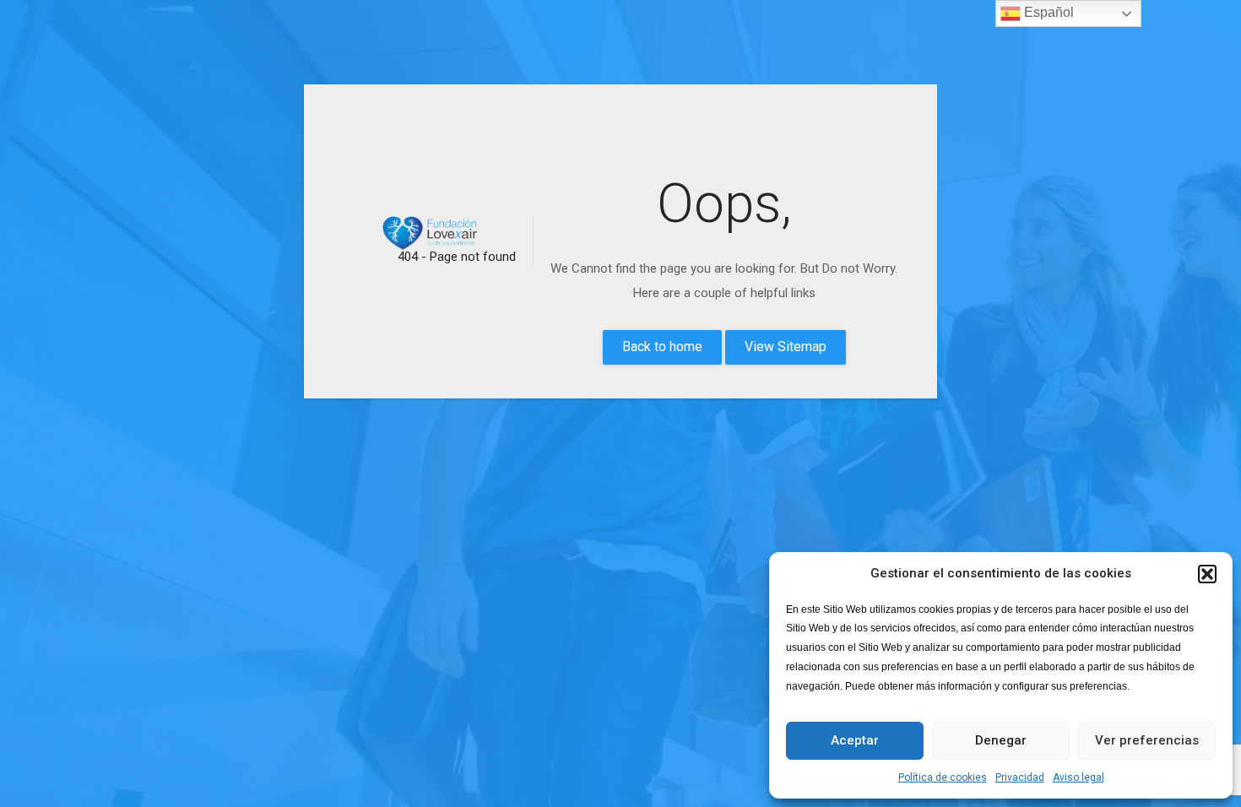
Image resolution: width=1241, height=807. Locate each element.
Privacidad (1019, 777)
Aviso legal (1078, 777)
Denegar (1001, 740)
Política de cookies (942, 777)
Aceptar (855, 740)
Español (1047, 12)
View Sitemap (785, 347)
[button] (1207, 574)
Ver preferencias (1147, 740)
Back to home (662, 347)
